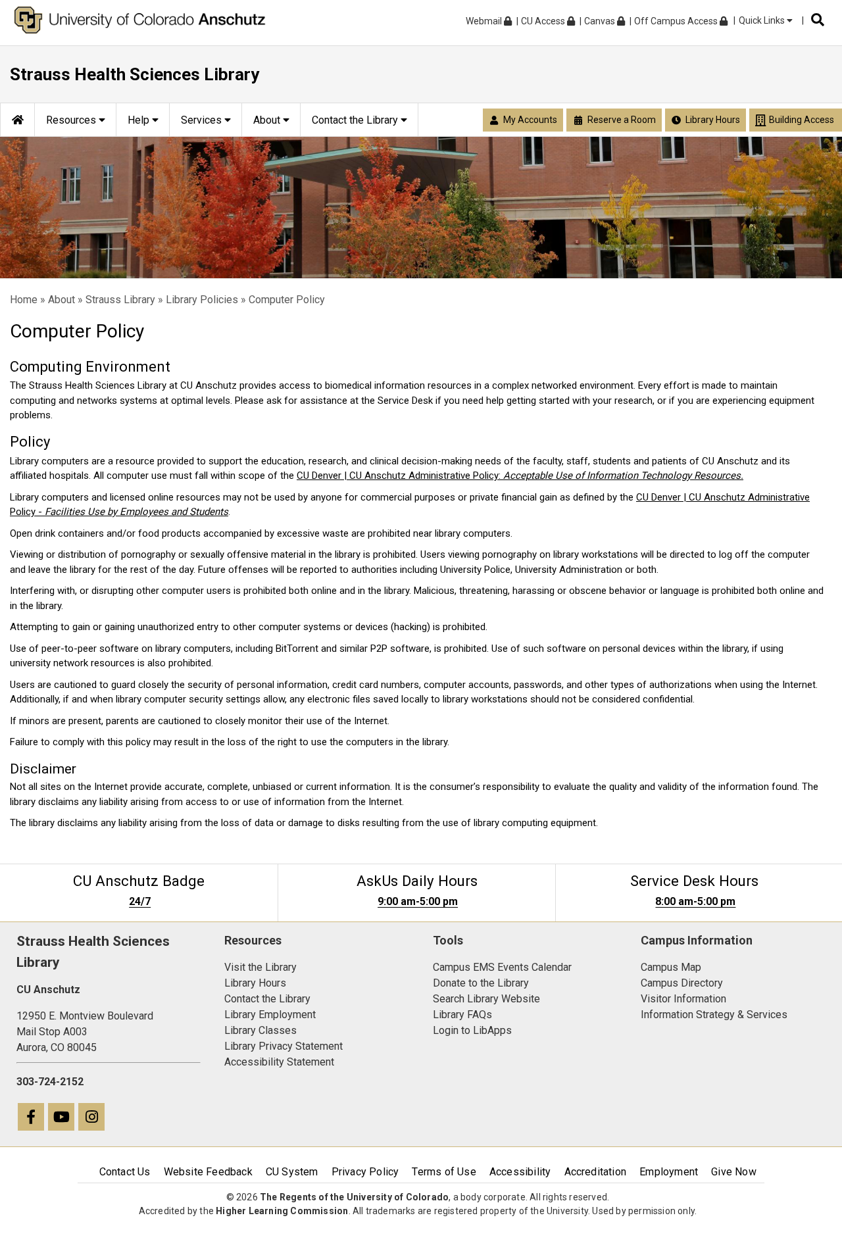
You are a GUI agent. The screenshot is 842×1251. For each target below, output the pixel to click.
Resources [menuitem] (72, 120)
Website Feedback (208, 1171)
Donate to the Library (481, 983)
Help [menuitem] (140, 120)
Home (23, 299)
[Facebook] (31, 1118)
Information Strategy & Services (714, 1014)
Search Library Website (486, 999)
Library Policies (202, 299)
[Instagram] (92, 1118)
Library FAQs (462, 1014)
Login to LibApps (472, 1030)
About (61, 299)
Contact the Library (267, 999)
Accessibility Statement (279, 1062)
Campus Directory (682, 983)
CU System (292, 1171)
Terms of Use (444, 1171)
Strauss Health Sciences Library (134, 74)
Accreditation (595, 1171)
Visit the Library (260, 967)
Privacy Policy (365, 1171)
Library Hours (255, 983)
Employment (668, 1171)
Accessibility (520, 1171)
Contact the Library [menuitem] (356, 120)
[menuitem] (17, 119)
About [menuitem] (268, 120)
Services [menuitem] (202, 120)
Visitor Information (683, 999)
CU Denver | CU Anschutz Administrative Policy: (520, 475)
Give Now (733, 1171)
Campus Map (671, 967)
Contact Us (125, 1171)
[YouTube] (62, 1118)
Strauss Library (120, 299)
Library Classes (260, 1030)
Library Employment (270, 1014)
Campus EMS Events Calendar (502, 967)
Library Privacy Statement (283, 1046)
